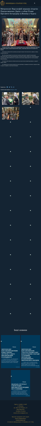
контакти (20, 160)
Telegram (12, 89)
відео (20, 151)
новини (20, 137)
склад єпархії (20, 157)
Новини (34, 346)
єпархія (20, 143)
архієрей (20, 140)
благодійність (20, 154)
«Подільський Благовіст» (20, 147)
